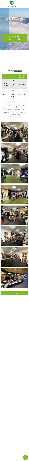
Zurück (14, 293)
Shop (17, 117)
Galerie (12, 117)
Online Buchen (14, 37)
